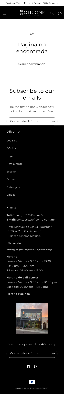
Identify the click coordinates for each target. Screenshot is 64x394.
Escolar (11, 171)
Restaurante (15, 163)
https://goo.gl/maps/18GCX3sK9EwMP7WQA (29, 250)
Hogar (11, 156)
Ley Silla (12, 140)
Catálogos (13, 187)
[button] (4, 13)
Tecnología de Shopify (39, 388)
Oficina (11, 148)
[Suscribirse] (53, 121)
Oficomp (25, 388)
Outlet (11, 179)
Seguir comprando (32, 64)
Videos (11, 194)
